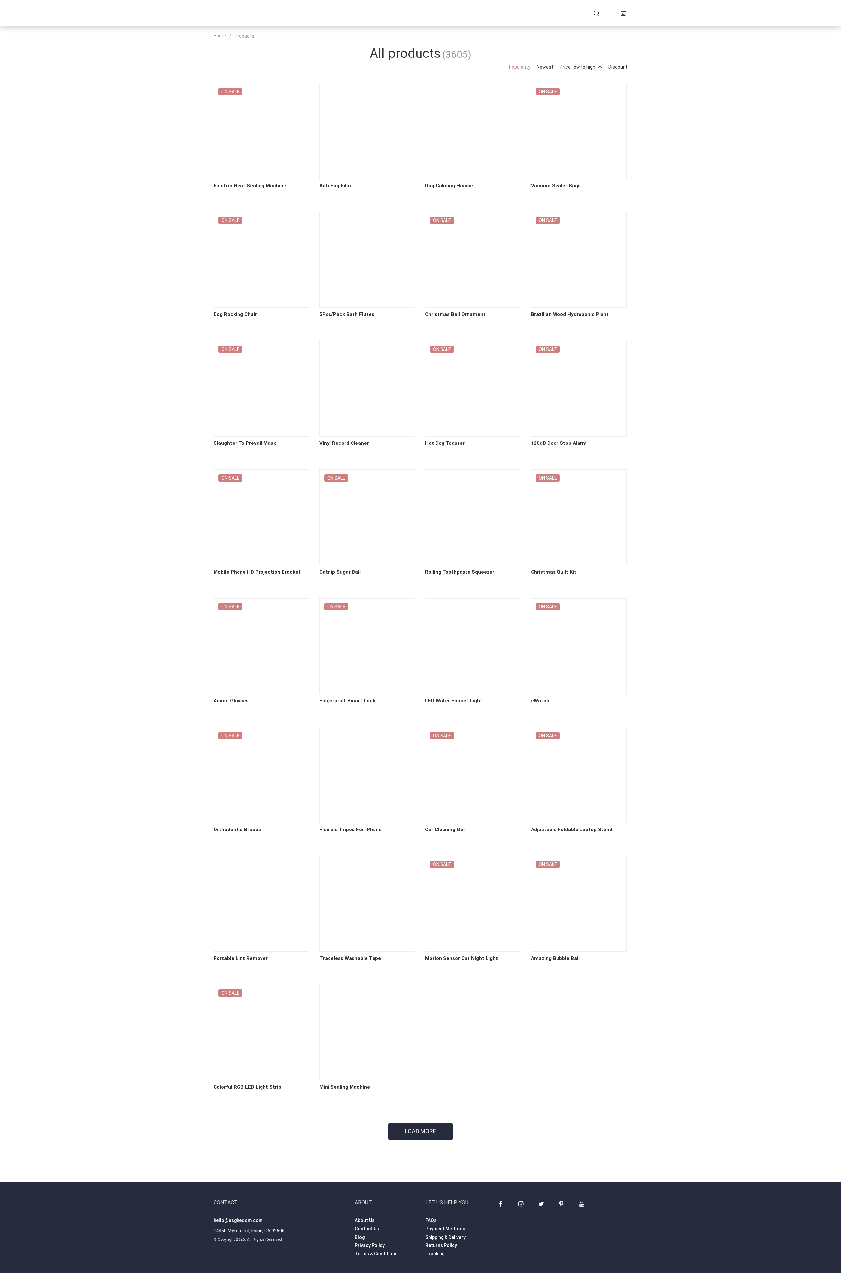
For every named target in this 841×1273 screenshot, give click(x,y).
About (426, 14)
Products (344, 14)
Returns (402, 14)
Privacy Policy (370, 1245)
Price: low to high (577, 67)
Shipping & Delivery (445, 1237)
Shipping (374, 14)
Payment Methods (445, 1228)
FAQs (431, 1220)
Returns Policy (441, 1245)
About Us (365, 1220)
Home (319, 14)
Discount (617, 67)
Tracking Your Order (468, 14)
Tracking (434, 1253)
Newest (545, 67)
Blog (360, 1237)
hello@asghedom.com (238, 1220)
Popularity (519, 67)
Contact (514, 14)
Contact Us (367, 1228)
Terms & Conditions (376, 1253)
